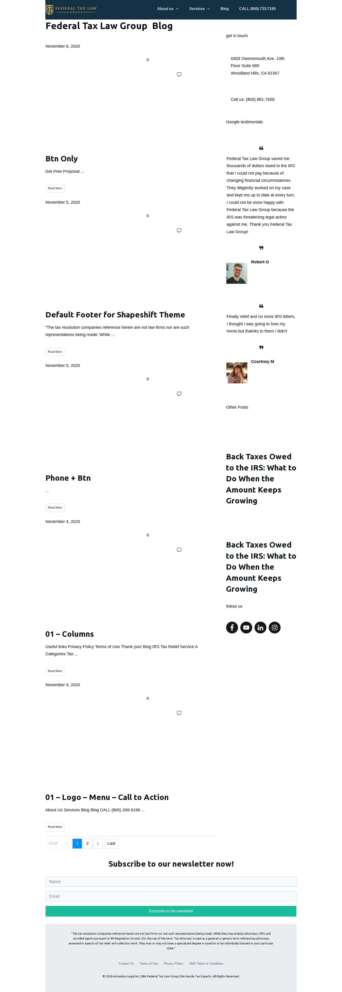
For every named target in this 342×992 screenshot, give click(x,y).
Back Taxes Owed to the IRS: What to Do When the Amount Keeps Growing (261, 468)
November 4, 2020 (63, 521)
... (82, 171)
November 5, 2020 (63, 202)
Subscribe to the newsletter (171, 911)
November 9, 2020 (63, 46)
